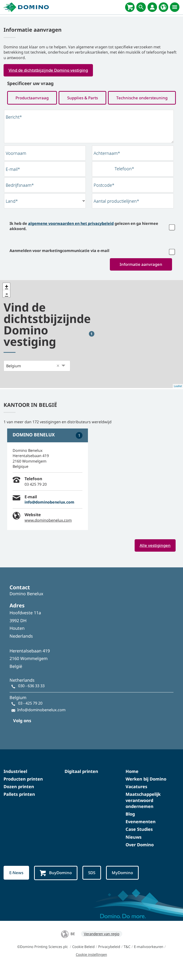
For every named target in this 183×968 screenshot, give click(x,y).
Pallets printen (19, 794)
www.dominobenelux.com (48, 520)
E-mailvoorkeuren (148, 946)
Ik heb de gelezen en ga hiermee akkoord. (84, 226)
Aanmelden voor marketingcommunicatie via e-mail (59, 250)
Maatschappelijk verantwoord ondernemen (143, 800)
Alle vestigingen (155, 545)
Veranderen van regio (101, 933)
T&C (127, 946)
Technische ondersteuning (142, 98)
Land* (12, 201)
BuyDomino (60, 872)
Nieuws (134, 837)
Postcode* (104, 185)
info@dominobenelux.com (49, 502)
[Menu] (174, 7)
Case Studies (139, 829)
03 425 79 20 (36, 484)
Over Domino (140, 844)
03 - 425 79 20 (30, 703)
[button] (57, 366)
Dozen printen (19, 786)
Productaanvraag (32, 98)
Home (132, 771)
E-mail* (13, 169)
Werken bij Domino (146, 779)
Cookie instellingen (91, 954)
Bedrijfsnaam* (20, 185)
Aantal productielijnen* (116, 201)
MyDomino (122, 872)
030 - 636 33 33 (31, 685)
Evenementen (141, 821)
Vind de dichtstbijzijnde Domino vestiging (48, 70)
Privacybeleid (109, 946)
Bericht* (14, 117)
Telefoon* (124, 168)
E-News (16, 872)
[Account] (152, 7)
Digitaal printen (81, 771)
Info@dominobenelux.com (41, 709)
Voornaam (16, 153)
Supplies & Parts (82, 98)
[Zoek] (141, 7)
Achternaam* (107, 153)
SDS (91, 872)
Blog (130, 814)
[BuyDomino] (130, 7)
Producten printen (23, 779)
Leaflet (178, 386)
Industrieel (15, 771)
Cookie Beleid (83, 946)
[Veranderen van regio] (163, 7)
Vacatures (136, 786)
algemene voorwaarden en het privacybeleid (71, 223)
